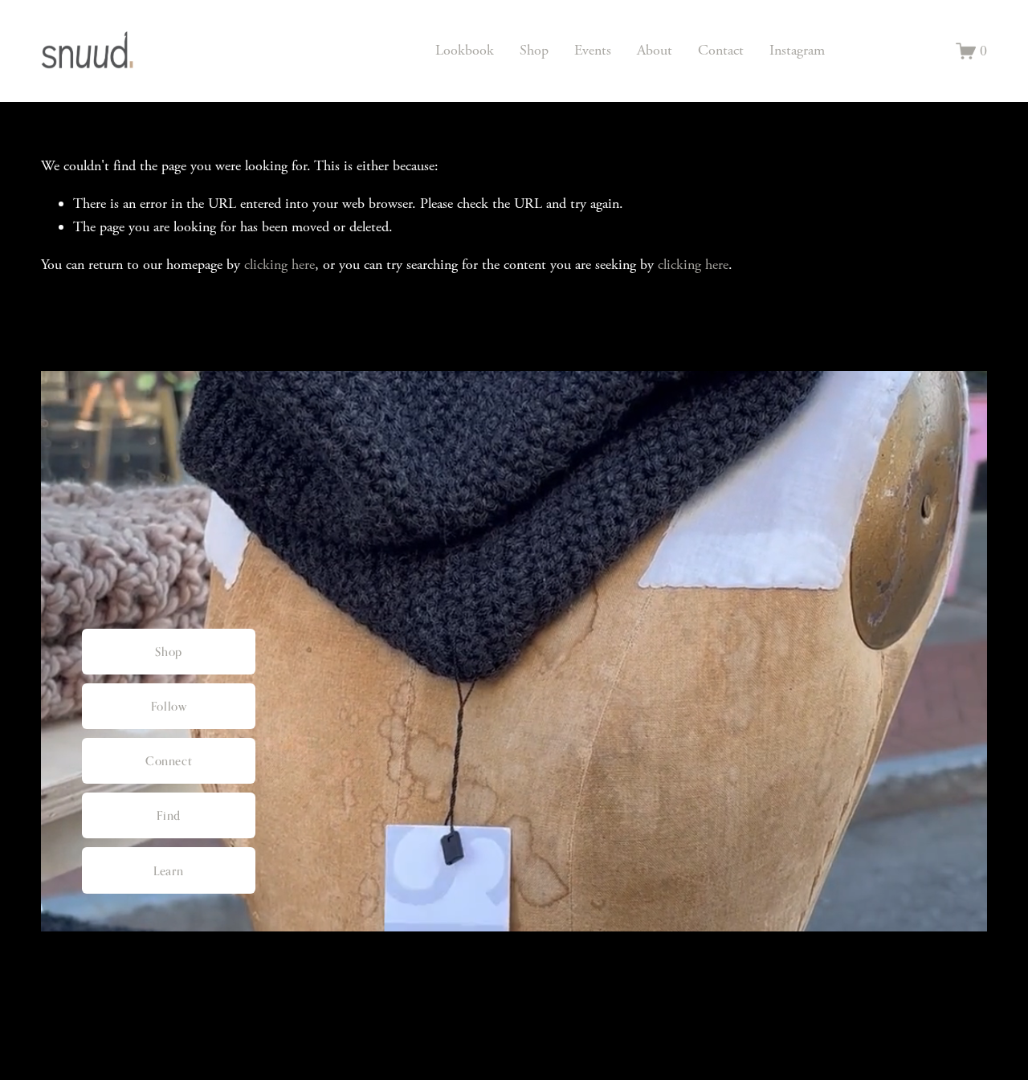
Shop (534, 50)
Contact (721, 50)
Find (168, 815)
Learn (168, 870)
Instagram (797, 50)
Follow (169, 706)
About (654, 50)
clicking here (279, 264)
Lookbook (464, 50)
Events (592, 50)
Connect (168, 760)
